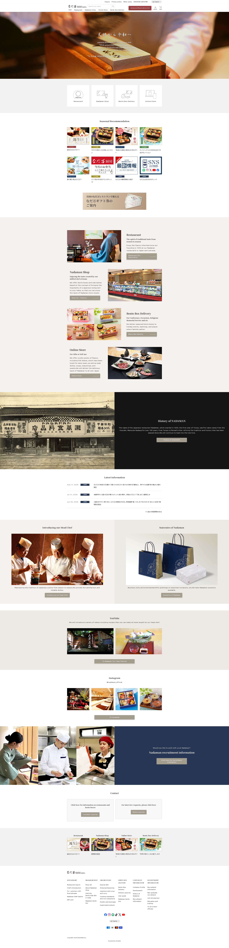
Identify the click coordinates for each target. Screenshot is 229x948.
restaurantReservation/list (140, 8)
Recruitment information (137, 900)
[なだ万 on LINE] (113, 915)
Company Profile (139, 887)
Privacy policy (117, 1)
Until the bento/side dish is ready (91, 895)
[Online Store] (126, 844)
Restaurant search (73, 884)
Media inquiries (139, 812)
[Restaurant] (78, 844)
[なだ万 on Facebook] (105, 915)
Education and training (152, 902)
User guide (122, 896)
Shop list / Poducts (79, 298)
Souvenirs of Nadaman (171, 595)
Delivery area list (124, 892)
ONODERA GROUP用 (140, 1)
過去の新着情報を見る (154, 511)
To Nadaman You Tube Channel (114, 661)
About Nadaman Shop (91, 889)
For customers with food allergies (74, 892)
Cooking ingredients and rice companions (107, 897)
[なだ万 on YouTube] (123, 915)
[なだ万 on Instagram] (109, 915)
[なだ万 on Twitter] (120, 915)
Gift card (70, 899)
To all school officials (152, 907)
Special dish (104, 884)
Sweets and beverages (108, 902)
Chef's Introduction (74, 888)
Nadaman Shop (90, 10)
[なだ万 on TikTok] (116, 915)
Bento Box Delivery (117, 10)
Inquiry (107, 1)
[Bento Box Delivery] (151, 844)
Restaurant (78, 10)
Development (137, 890)
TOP (70, 10)
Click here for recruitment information (171, 761)
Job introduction (153, 898)
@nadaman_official (114, 682)
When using (127, 1)
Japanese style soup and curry (107, 892)
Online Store (103, 10)
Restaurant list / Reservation (134, 256)
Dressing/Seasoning (107, 888)
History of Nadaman (136, 895)
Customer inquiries (90, 814)
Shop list (89, 884)
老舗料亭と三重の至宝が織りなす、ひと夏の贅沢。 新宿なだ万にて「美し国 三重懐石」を (122, 494)
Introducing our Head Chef (57, 595)
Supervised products (107, 905)
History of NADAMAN (172, 440)
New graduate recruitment (152, 894)
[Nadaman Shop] (102, 844)
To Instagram (114, 717)
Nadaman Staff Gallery (75, 896)
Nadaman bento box (91, 902)
